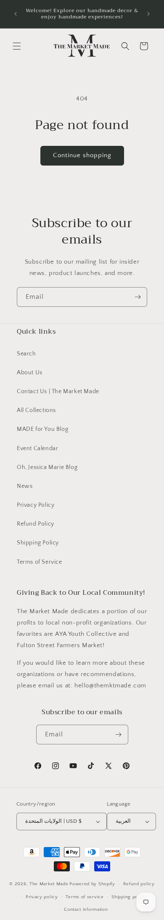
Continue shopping (82, 155)
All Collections (36, 410)
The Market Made (49, 883)
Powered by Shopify (92, 883)
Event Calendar (37, 448)
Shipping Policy (38, 542)
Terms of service (84, 896)
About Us (29, 372)
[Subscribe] (137, 297)
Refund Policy (35, 524)
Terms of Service (39, 562)
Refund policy (139, 883)
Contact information (86, 909)
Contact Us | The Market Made (58, 391)
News (24, 486)
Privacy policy (42, 896)
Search (26, 353)
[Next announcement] (148, 14)
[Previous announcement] (15, 14)
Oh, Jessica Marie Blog (47, 467)
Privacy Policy (35, 505)
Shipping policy (128, 896)
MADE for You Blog (42, 429)
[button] (17, 46)
